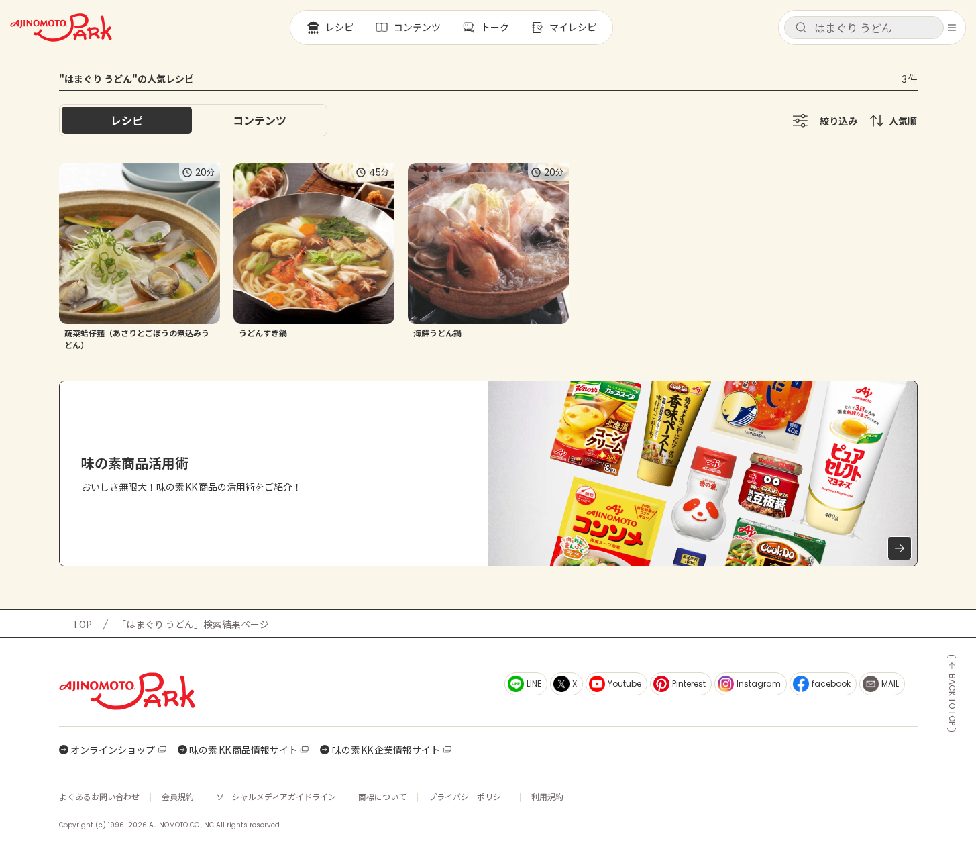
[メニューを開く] (952, 27)
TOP (82, 624)
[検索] (801, 28)
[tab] (260, 120)
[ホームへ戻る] (61, 27)
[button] (864, 27)
